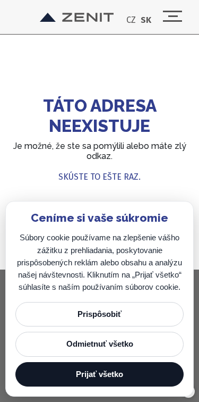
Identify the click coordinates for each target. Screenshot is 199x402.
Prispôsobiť (99, 314)
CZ (131, 20)
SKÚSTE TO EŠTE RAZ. (99, 177)
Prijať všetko (99, 374)
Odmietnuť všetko (99, 343)
